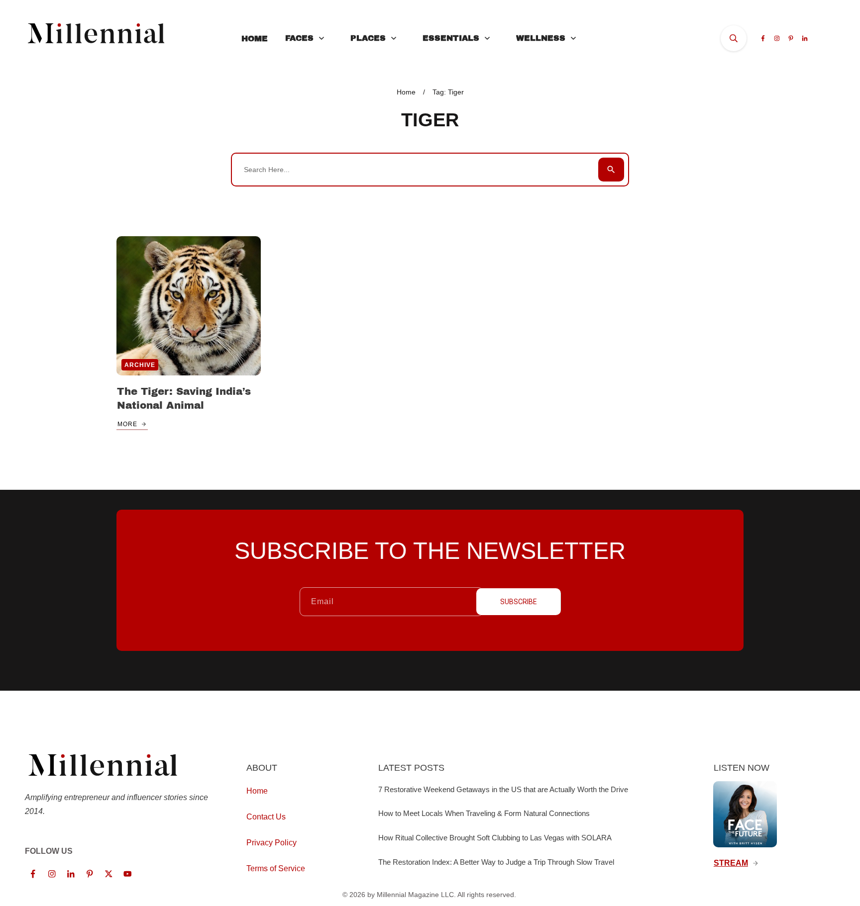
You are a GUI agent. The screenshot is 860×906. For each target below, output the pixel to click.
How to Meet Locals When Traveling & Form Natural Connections (484, 813)
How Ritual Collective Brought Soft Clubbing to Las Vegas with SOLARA (495, 837)
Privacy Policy (271, 842)
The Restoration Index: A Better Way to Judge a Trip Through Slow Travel (496, 862)
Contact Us (266, 817)
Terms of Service (275, 868)
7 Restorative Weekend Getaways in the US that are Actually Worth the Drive (503, 789)
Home (257, 791)
